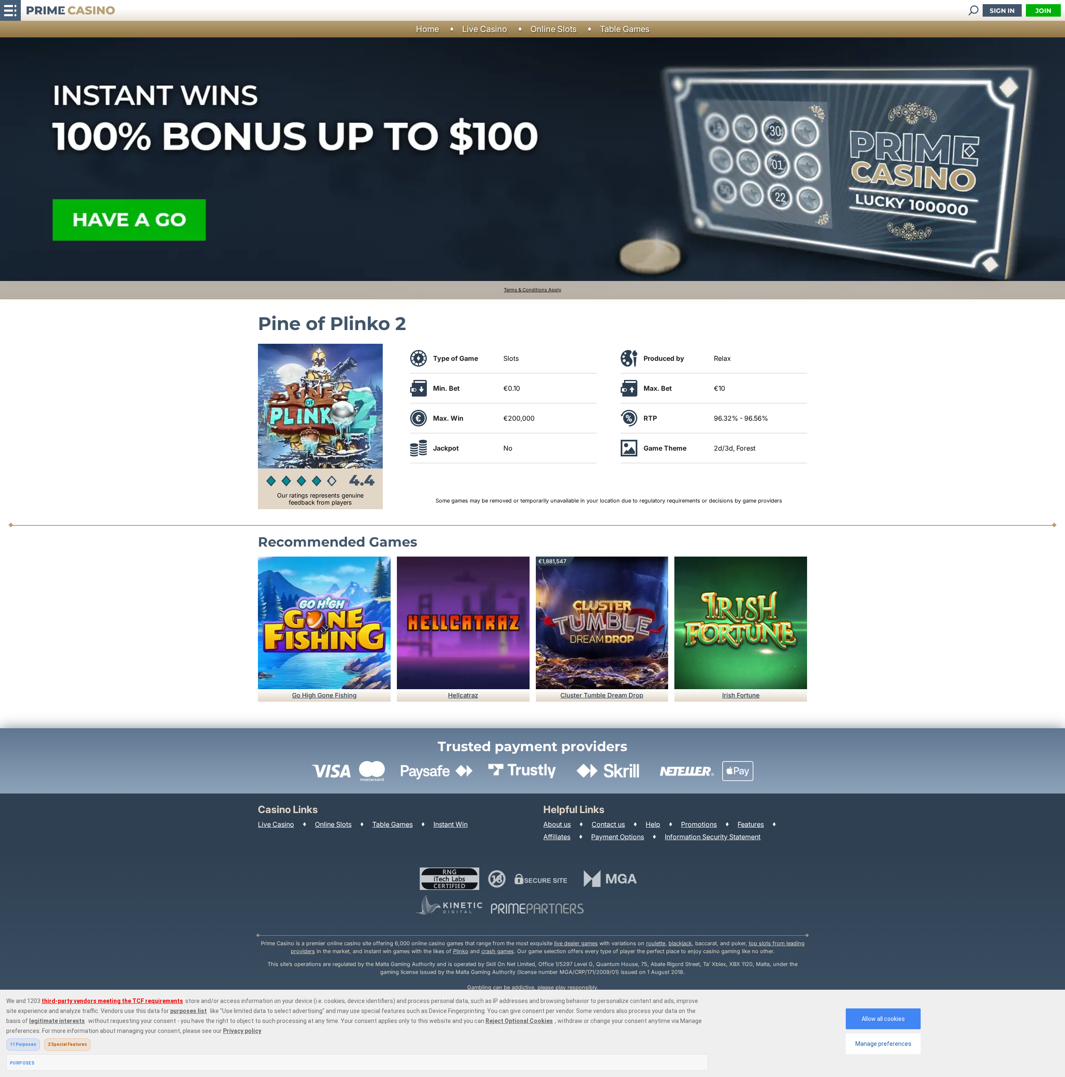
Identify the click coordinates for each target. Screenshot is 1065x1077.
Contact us (608, 824)
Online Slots (553, 29)
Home (427, 29)
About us (557, 824)
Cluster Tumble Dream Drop (601, 695)
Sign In (1002, 11)
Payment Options (617, 837)
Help (653, 824)
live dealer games (576, 943)
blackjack (680, 943)
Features (751, 824)
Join (1043, 11)
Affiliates (556, 837)
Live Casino (484, 29)
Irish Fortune (741, 695)
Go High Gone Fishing (324, 695)
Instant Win (450, 824)
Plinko (460, 951)
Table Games (624, 29)
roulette (655, 943)
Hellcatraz (463, 695)
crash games (497, 951)
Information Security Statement (712, 837)
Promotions (699, 824)
